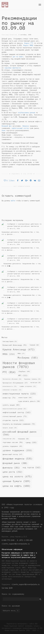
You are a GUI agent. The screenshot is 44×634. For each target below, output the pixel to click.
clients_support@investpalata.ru (16, 544)
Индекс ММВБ (28, 45)
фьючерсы (11, 467)
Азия (3, 130)
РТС (9, 372)
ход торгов (32, 467)
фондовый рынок (15, 463)
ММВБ (9, 354)
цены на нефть (16, 485)
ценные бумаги (16, 481)
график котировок (27, 386)
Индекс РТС (28, 43)
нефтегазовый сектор (20, 128)
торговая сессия (13, 442)
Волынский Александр (15, 345)
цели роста (12, 471)
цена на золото (17, 476)
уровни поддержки (17, 450)
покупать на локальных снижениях (19, 424)
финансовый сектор (12, 454)
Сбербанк (24, 371)
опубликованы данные (26, 113)
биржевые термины (32, 379)
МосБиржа (28, 357)
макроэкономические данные (14, 408)
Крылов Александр (19, 349)
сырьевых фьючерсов (12, 68)
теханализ (23, 439)
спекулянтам (9, 438)
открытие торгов (13, 420)
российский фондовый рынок (19, 433)
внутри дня (35, 382)
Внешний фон (7, 126)
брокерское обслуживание (15, 383)
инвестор (9, 398)
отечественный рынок (15, 416)
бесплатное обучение (12, 379)
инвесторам (25, 397)
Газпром (34, 345)
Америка (25, 126)
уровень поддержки (12, 446)
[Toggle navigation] (39, 5)
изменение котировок (12, 390)
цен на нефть (18, 57)
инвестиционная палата (19, 393)
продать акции (10, 428)
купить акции (11, 405)
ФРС (23, 375)
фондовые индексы (17, 458)
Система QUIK (7, 588)
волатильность (10, 386)
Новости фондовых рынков (19, 365)
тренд (31, 442)
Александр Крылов (10, 341)
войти (13, 201)
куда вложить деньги (29, 401)
